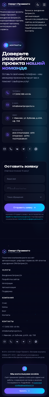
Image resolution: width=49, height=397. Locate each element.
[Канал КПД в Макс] (35, 149)
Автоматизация (9, 287)
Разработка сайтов (10, 279)
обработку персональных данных (18, 217)
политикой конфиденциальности (30, 219)
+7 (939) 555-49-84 (10, 326)
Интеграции (7, 283)
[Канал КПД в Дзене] (29, 149)
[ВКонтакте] (17, 149)
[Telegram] (23, 149)
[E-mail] (4, 149)
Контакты (29, 30)
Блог (4, 311)
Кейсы (5, 307)
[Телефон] (10, 149)
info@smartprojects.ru (12, 331)
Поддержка (7, 291)
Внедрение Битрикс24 (12, 275)
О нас (4, 303)
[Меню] (44, 4)
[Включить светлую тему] (38, 5)
